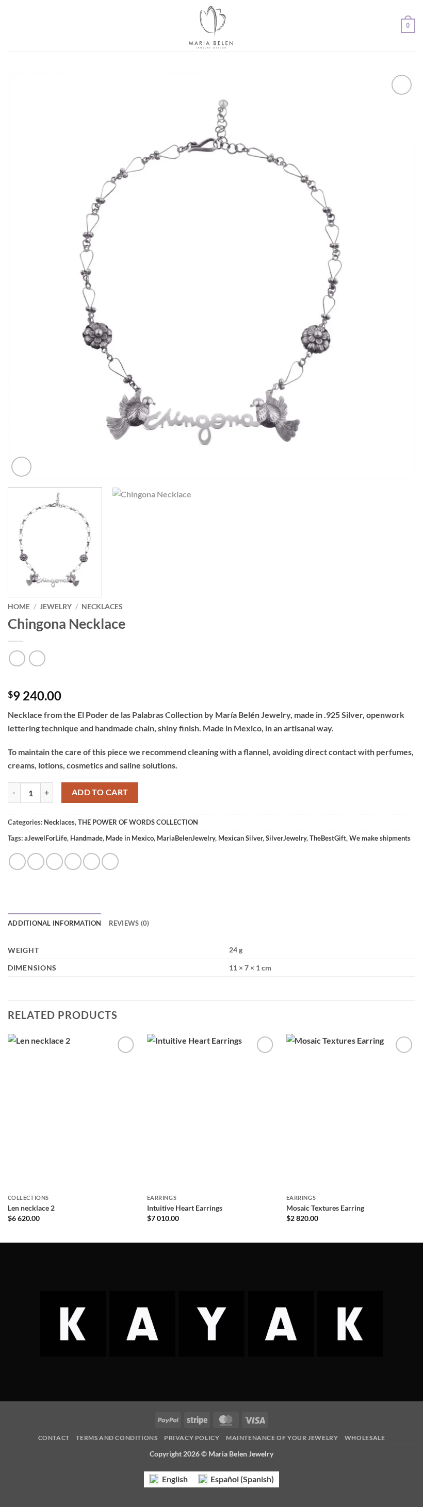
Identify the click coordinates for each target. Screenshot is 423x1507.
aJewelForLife (45, 838)
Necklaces (102, 606)
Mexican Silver (240, 838)
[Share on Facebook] (35, 861)
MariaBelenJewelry (186, 838)
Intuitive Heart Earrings (184, 1207)
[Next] (394, 275)
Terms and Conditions (116, 1438)
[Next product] (17, 658)
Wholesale (365, 1438)
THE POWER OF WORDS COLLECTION (138, 822)
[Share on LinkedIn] (110, 861)
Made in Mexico (130, 838)
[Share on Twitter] (54, 861)
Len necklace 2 (31, 1207)
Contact (54, 1438)
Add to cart (100, 792)
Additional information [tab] (55, 923)
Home (19, 606)
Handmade (86, 838)
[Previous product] (37, 658)
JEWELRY (56, 606)
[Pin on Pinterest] (91, 861)
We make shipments (380, 838)
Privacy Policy (192, 1438)
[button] (14, 25)
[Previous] (29, 275)
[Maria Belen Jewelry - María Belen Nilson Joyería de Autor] (211, 26)
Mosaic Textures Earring (325, 1207)
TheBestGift (328, 838)
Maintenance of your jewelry (282, 1438)
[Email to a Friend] (73, 861)
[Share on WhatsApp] (17, 861)
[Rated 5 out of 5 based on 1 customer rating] (211, 679)
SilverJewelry (286, 838)
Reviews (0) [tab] (129, 923)
